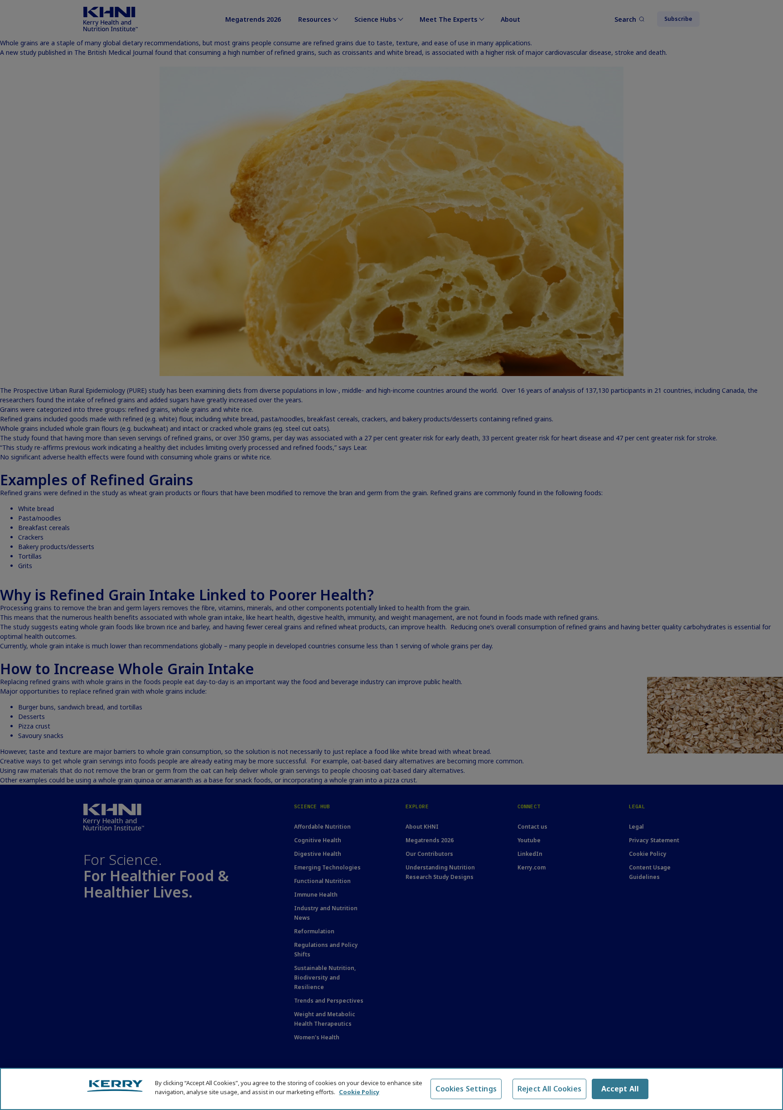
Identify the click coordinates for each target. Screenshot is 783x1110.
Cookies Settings (466, 1089)
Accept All (620, 1089)
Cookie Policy (359, 1091)
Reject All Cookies (549, 1089)
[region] (391, 1089)
